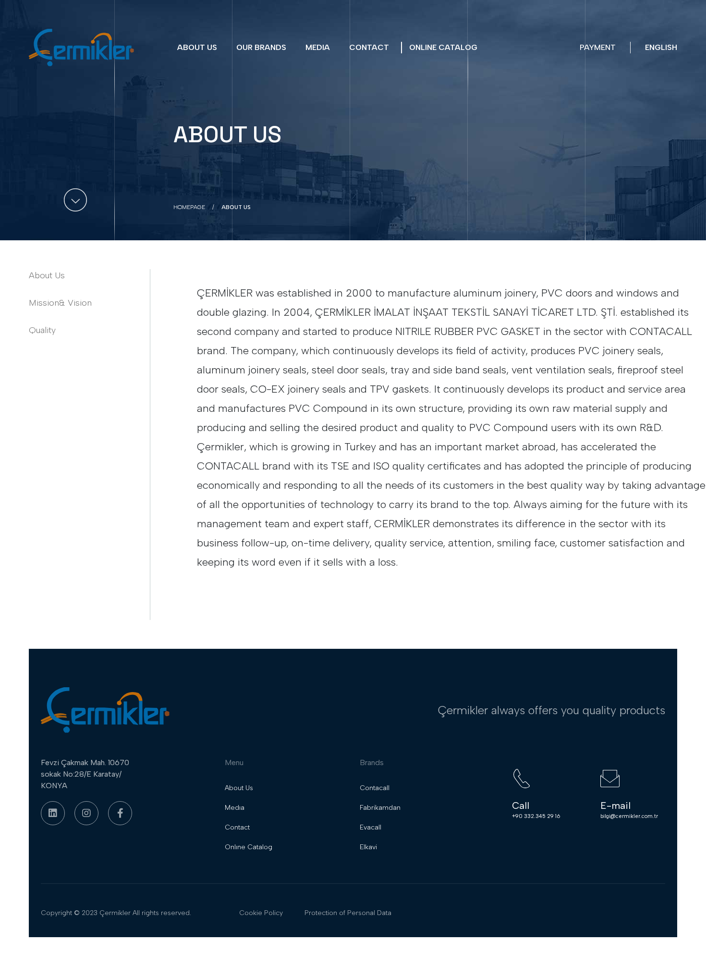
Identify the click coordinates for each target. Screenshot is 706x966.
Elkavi (368, 847)
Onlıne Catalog (443, 47)
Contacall (375, 788)
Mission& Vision (60, 302)
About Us (197, 47)
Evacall (370, 827)
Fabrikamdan (380, 808)
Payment (598, 47)
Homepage (189, 207)
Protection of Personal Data (347, 913)
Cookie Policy (261, 913)
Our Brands (261, 47)
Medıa (317, 47)
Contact (369, 47)
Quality (42, 330)
